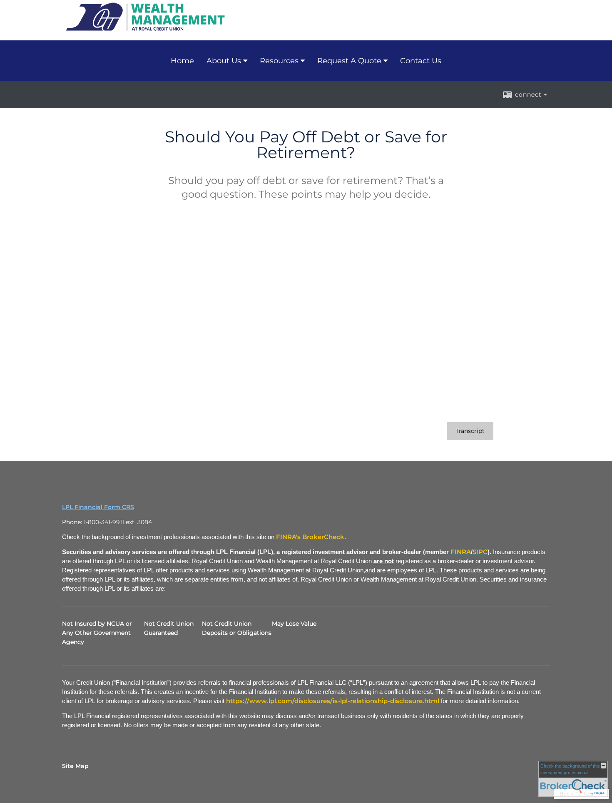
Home (182, 60)
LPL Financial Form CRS (98, 507)
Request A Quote (349, 60)
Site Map (75, 766)
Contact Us (420, 60)
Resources (279, 60)
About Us (223, 60)
